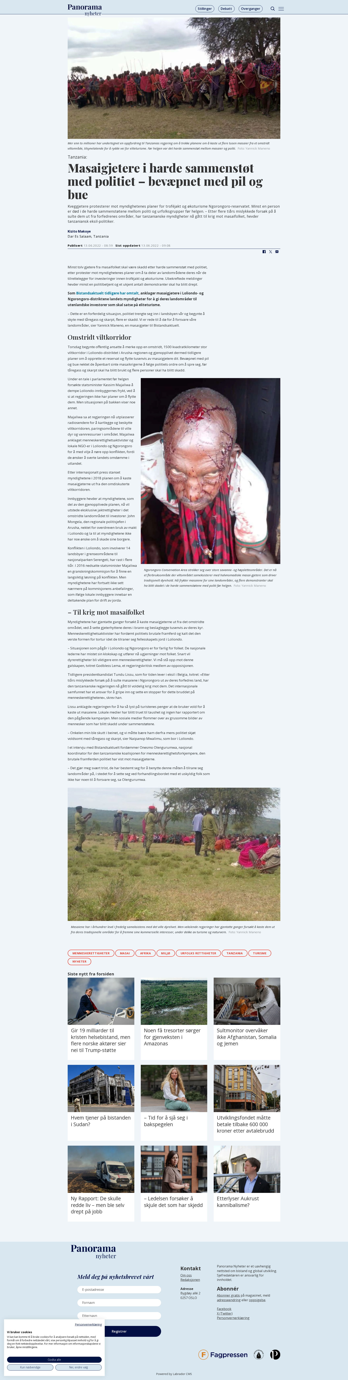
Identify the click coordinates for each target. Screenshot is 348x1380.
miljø (165, 953)
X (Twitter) (225, 1313)
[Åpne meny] (281, 9)
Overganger (250, 8)
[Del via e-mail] (277, 252)
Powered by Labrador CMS (174, 1374)
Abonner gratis (228, 1295)
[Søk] (272, 8)
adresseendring (229, 1300)
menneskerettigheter (91, 953)
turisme (259, 953)
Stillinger (205, 8)
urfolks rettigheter (198, 953)
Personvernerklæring (233, 1318)
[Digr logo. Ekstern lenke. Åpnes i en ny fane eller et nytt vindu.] (9, 1328)
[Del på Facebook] (264, 252)
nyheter (79, 961)
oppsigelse (257, 1300)
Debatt (226, 8)
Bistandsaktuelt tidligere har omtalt (107, 293)
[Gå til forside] (85, 7)
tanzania (235, 953)
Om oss (186, 1275)
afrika (145, 953)
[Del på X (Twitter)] (270, 252)
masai (125, 953)
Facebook (224, 1309)
